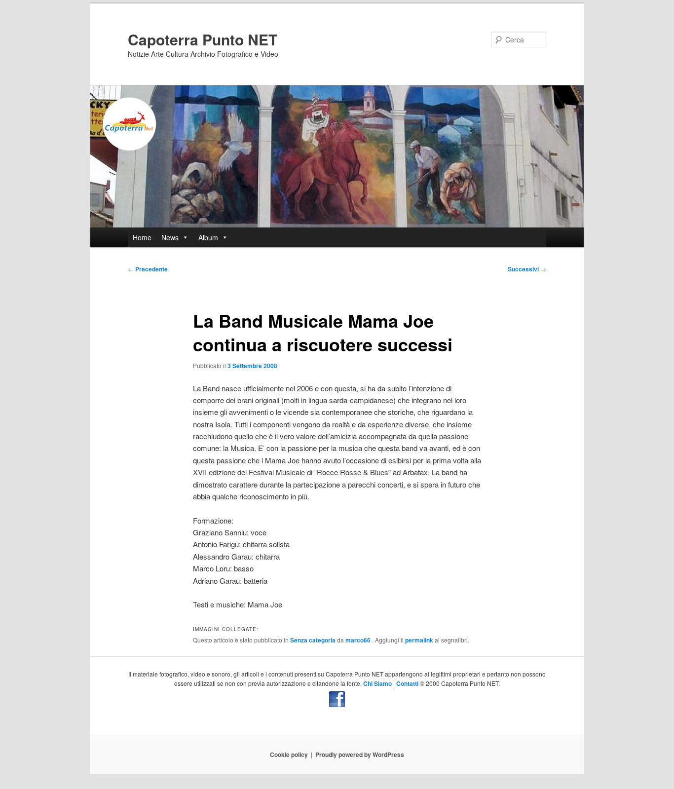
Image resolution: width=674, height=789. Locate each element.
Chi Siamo (377, 683)
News (170, 237)
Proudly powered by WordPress (359, 754)
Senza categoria (313, 640)
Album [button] (208, 237)
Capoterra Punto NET (202, 39)
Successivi (527, 268)
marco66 (358, 640)
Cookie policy (289, 754)
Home (142, 237)
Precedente (148, 268)
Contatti (407, 683)
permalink (419, 640)
